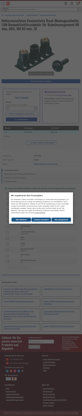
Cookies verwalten (41, 220)
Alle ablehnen (21, 220)
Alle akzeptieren (61, 220)
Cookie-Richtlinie (39, 213)
